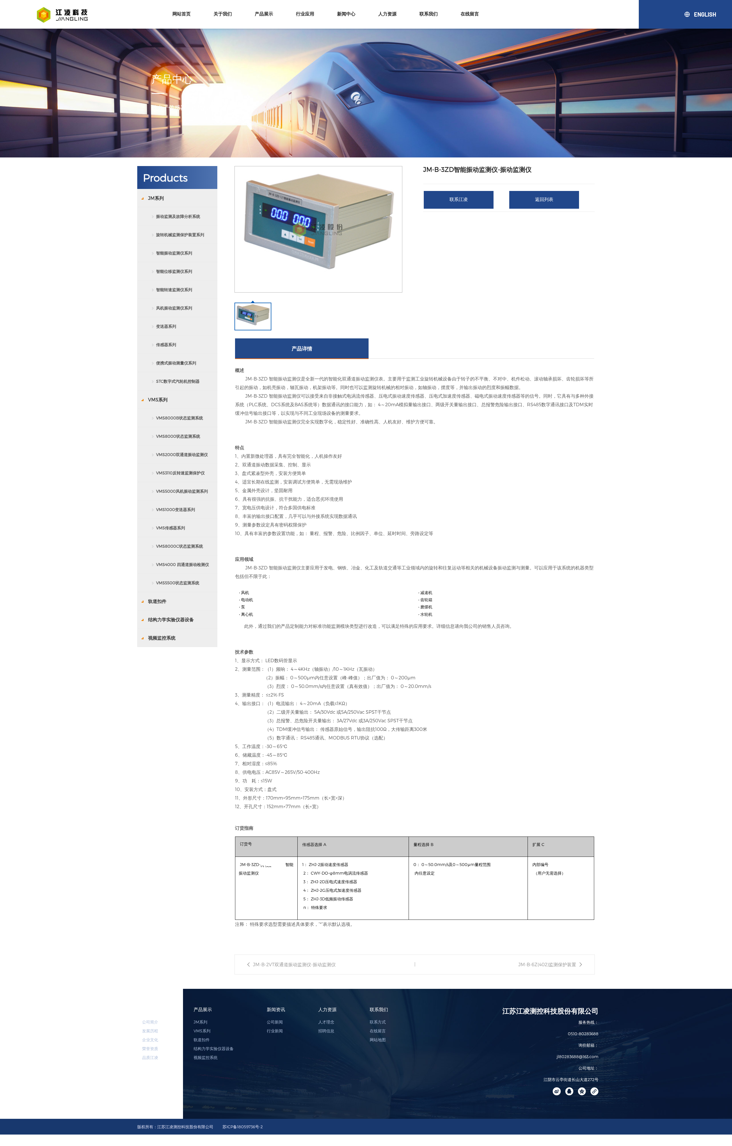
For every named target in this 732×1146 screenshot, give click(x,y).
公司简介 (150, 1021)
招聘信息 (326, 1030)
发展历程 (150, 1030)
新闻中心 (346, 14)
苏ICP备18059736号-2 (242, 1126)
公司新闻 (275, 1021)
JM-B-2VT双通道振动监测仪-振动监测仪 (294, 964)
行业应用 (305, 14)
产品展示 (264, 14)
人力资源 (387, 14)
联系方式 (378, 1021)
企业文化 (150, 1039)
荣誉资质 (150, 1048)
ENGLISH (694, 14)
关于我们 (223, 14)
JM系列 (200, 1021)
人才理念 (326, 1021)
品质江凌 (150, 1057)
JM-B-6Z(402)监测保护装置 (547, 964)
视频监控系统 (206, 1057)
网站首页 (181, 14)
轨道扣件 (202, 1039)
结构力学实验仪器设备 (214, 1048)
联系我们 (428, 14)
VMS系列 (202, 1030)
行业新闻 (275, 1030)
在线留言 (470, 14)
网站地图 (378, 1039)
